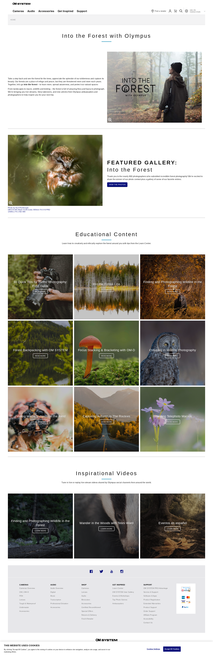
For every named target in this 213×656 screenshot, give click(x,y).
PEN (21, 596)
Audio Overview (56, 588)
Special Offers (87, 611)
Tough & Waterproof (27, 603)
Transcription (55, 600)
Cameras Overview (27, 588)
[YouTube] (111, 572)
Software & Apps (150, 596)
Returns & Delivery (89, 615)
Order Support (149, 611)
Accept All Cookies (172, 649)
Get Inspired (65, 11)
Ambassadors (118, 603)
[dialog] (106, 649)
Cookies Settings (153, 649)
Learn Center (117, 588)
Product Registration (151, 600)
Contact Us (147, 623)
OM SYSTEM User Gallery (123, 592)
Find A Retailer (87, 619)
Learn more (40, 531)
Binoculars (85, 600)
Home (13, 20)
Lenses (22, 600)
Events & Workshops (120, 596)
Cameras (18, 11)
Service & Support (150, 592)
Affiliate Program (150, 615)
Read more (40, 292)
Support (82, 11)
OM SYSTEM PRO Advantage (155, 588)
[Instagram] (122, 572)
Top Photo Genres (119, 600)
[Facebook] (91, 572)
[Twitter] (101, 572)
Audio (31, 11)
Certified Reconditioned (91, 607)
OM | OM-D (24, 592)
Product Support (150, 607)
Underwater (24, 607)
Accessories (46, 11)
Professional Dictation (59, 603)
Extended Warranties (151, 603)
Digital (52, 592)
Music (52, 596)
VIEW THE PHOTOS (117, 185)
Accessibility (148, 619)
